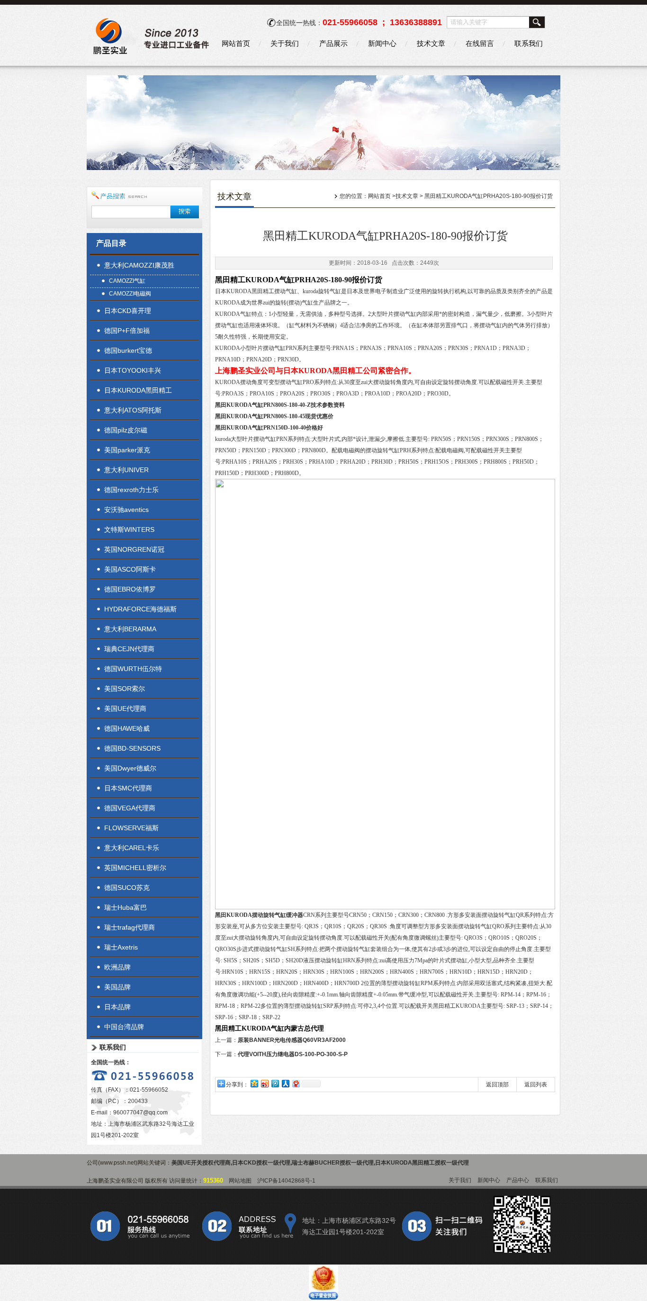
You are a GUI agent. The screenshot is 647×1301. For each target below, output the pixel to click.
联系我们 (528, 43)
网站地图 (240, 1180)
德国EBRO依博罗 (130, 589)
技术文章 (431, 43)
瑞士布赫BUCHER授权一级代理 (333, 1162)
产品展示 (333, 43)
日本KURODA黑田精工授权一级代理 (422, 1162)
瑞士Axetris (121, 947)
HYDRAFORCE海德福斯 (140, 609)
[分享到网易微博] (295, 1083)
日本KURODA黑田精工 (138, 390)
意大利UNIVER (126, 470)
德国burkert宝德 (128, 350)
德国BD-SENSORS (132, 748)
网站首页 (236, 43)
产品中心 (517, 1180)
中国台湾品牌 (124, 1027)
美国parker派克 (127, 450)
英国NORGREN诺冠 (134, 549)
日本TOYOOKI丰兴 (132, 370)
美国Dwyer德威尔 (130, 768)
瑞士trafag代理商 (129, 927)
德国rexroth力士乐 (131, 489)
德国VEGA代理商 (129, 808)
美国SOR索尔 (124, 688)
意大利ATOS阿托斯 (133, 410)
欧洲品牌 (117, 967)
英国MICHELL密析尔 (135, 867)
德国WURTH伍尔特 (133, 669)
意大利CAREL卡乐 (131, 848)
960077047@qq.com (140, 1112)
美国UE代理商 (125, 708)
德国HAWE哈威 (127, 728)
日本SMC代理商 (128, 788)
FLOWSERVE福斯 (131, 828)
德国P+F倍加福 (127, 330)
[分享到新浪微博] (264, 1083)
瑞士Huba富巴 (125, 907)
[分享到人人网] (285, 1083)
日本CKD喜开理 (127, 310)
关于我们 (284, 43)
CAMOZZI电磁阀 (130, 293)
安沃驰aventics (126, 509)
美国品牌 (117, 987)
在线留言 (480, 43)
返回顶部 (497, 1084)
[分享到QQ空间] (254, 1083)
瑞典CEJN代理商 (129, 649)
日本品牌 (117, 1007)
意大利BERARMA (130, 629)
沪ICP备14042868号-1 (286, 1180)
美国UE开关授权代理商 (201, 1162)
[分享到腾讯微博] (275, 1083)
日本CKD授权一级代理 (261, 1162)
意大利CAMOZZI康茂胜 (139, 265)
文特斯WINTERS (129, 529)
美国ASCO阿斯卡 (130, 569)
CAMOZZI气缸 (127, 281)
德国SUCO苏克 (127, 887)
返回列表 (535, 1084)
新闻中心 (382, 43)
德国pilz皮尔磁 (125, 430)
